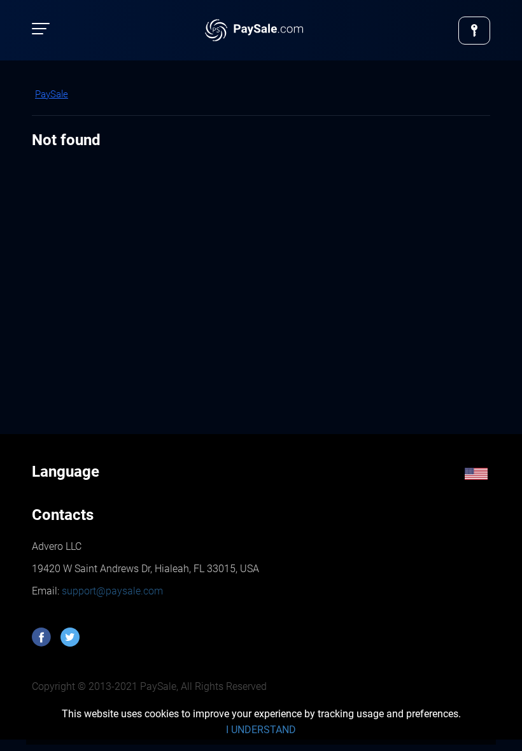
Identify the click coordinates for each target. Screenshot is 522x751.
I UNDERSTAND (261, 730)
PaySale (51, 94)
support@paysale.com (111, 591)
